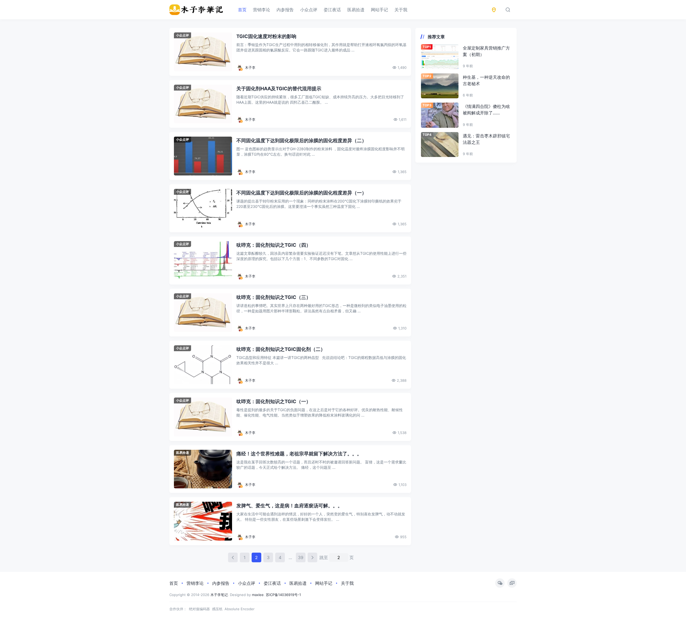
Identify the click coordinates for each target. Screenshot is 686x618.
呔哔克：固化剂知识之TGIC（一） (273, 401)
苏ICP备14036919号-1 (283, 595)
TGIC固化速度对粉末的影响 (266, 36)
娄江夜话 (332, 9)
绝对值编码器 (199, 609)
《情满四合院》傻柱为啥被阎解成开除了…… (486, 109)
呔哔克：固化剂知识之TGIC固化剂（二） (280, 349)
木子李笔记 (219, 595)
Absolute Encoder (240, 609)
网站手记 (379, 9)
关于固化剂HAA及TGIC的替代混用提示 (278, 88)
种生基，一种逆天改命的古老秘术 (486, 80)
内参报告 (285, 9)
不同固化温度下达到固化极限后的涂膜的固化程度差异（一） (301, 193)
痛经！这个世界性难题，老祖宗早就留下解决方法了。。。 (299, 453)
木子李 (250, 67)
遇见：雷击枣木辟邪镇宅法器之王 (486, 139)
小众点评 (308, 9)
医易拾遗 (355, 9)
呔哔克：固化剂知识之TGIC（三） (273, 297)
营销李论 (261, 9)
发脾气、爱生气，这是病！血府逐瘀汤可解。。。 (289, 505)
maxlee (258, 595)
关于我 (400, 9)
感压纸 (217, 609)
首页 (242, 9)
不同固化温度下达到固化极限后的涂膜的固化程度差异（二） (301, 140)
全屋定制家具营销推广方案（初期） (486, 51)
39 (300, 557)
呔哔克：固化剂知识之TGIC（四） (273, 245)
